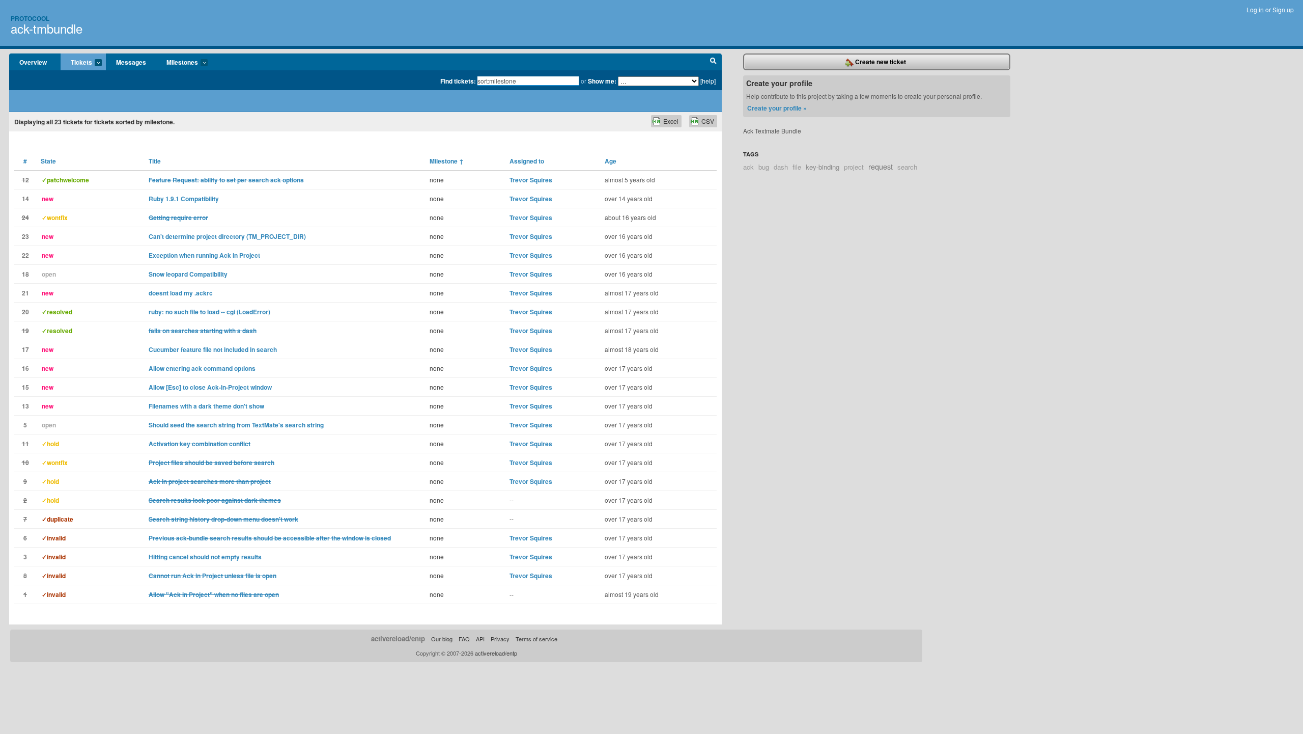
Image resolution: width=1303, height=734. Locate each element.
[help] (708, 80)
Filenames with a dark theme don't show (206, 406)
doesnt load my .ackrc (181, 292)
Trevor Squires (530, 179)
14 (25, 198)
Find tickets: (458, 81)
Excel (670, 121)
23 (25, 236)
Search (713, 62)
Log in (1255, 9)
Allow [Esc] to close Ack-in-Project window (210, 387)
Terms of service (536, 639)
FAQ (464, 639)
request (880, 166)
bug (763, 167)
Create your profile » (777, 108)
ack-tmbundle (46, 28)
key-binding (822, 167)
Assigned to (526, 161)
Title (155, 161)
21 (25, 292)
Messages (131, 62)
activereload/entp (398, 638)
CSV (707, 121)
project (854, 167)
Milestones (177, 63)
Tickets (76, 63)
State (48, 161)
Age (610, 161)
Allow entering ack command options (202, 368)
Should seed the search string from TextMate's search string (236, 424)
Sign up (1283, 9)
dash (781, 167)
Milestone (447, 161)
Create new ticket (880, 61)
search (907, 167)
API (480, 639)
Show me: (602, 81)
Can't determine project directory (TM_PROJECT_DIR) (227, 236)
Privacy (500, 639)
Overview (33, 62)
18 (25, 274)
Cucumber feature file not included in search (213, 349)
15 (25, 387)
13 (25, 406)
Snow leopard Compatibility (188, 274)
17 (25, 349)
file (796, 167)
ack (748, 167)
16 (25, 368)
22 (25, 255)
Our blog (441, 639)
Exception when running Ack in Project (204, 255)
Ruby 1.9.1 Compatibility (184, 198)
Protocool (30, 18)
